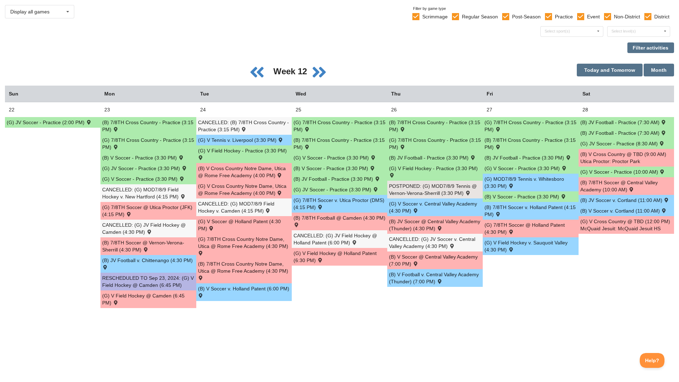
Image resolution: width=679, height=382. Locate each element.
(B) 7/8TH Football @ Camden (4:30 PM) (339, 218)
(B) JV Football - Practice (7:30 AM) (620, 122)
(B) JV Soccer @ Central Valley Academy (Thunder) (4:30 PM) (434, 225)
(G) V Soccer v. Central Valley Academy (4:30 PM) (433, 207)
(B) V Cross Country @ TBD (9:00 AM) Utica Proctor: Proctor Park (623, 157)
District (661, 16)
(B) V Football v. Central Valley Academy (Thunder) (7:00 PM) (434, 278)
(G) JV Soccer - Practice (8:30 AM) (619, 143)
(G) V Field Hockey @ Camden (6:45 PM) (143, 299)
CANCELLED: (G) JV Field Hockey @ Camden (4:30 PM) (144, 228)
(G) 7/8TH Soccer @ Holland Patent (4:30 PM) (524, 228)
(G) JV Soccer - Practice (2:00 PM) (46, 122)
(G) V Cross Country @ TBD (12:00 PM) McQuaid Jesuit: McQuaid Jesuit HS (625, 225)
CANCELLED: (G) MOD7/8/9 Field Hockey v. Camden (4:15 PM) (236, 207)
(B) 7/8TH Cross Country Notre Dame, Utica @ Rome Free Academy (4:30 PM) (243, 267)
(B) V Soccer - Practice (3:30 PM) (140, 158)
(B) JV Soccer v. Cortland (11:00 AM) (622, 200)
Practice (564, 16)
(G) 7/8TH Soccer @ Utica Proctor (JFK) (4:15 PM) (147, 210)
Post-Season (526, 16)
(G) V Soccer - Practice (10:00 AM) (620, 172)
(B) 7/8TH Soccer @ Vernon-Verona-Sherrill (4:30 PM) (143, 246)
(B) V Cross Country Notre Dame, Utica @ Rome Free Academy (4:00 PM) (242, 172)
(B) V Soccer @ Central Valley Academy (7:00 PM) (433, 260)
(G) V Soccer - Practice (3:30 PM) (140, 179)
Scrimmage (435, 16)
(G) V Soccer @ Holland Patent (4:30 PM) (239, 225)
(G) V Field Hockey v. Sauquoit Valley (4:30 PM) (526, 246)
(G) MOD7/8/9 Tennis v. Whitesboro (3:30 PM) (524, 182)
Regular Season (480, 16)
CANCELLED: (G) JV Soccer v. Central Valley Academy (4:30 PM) (432, 242)
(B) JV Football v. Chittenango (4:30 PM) (147, 260)
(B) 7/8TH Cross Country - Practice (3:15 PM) (147, 126)
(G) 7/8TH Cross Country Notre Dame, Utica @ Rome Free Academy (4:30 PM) (243, 242)
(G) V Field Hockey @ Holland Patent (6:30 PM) (335, 256)
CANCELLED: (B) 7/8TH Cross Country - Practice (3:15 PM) (243, 126)
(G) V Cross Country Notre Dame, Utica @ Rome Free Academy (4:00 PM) (242, 189)
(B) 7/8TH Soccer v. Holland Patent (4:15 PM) (530, 210)
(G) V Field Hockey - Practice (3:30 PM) (242, 151)
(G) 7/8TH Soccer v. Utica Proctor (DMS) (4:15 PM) (339, 203)
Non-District (627, 16)
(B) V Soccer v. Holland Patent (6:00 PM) (243, 288)
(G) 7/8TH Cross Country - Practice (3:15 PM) (148, 143)
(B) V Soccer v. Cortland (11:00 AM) (620, 211)
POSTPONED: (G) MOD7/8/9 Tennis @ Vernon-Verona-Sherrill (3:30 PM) (433, 189)
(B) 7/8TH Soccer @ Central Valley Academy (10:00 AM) (619, 186)
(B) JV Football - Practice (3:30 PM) (334, 179)
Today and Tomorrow (609, 70)
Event (593, 16)
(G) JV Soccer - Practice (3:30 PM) (141, 168)
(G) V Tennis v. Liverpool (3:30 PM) (238, 140)
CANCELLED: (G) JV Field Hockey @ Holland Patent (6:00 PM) (335, 239)
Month (659, 70)
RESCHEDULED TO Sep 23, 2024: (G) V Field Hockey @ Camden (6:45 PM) (148, 281)
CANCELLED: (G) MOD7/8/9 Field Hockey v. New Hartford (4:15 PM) (141, 193)
